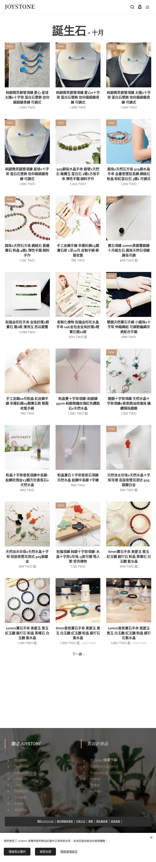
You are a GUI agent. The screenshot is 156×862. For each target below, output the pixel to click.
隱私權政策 (102, 821)
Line (17, 785)
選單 (147, 7)
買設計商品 (97, 743)
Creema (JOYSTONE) (106, 772)
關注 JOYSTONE (26, 743)
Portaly (95, 791)
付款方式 (80, 821)
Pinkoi (94, 785)
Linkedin (20, 778)
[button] (132, 7)
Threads (20, 797)
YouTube (20, 809)
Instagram (21, 772)
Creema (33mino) (104, 766)
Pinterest (21, 791)
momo (95, 779)
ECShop (96, 760)
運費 (90, 821)
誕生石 (69, 30)
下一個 (77, 654)
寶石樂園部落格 (65, 821)
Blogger (20, 760)
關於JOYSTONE (45, 821)
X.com (19, 803)
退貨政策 (115, 821)
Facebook (21, 766)
